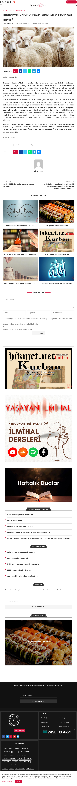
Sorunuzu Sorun (71, 2)
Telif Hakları (45, 726)
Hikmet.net (10, 23)
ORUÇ (5, 755)
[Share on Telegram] (34, 71)
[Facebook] (0, 2)
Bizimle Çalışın (45, 718)
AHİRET (5, 768)
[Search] (76, 5)
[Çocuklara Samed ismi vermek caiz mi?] (56, 269)
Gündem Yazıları (24, 761)
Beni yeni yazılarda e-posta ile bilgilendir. (18, 329)
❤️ (14, 2)
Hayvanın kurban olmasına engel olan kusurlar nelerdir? (28, 532)
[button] (6, 642)
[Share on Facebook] (20, 71)
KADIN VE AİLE (7, 752)
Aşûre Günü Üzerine (14, 520)
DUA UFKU (20, 758)
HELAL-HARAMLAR (25, 752)
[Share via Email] (38, 71)
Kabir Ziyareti (18, 145)
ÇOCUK (6, 765)
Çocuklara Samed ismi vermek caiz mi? (57, 283)
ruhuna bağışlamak (30, 145)
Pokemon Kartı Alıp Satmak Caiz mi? (20, 225)
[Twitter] (3, 2)
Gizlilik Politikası (64, 726)
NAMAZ (15, 752)
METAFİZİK (30, 768)
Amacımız (44, 722)
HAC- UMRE (7, 761)
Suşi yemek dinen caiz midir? (57, 225)
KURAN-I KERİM (20, 768)
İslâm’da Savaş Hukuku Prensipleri (20, 515)
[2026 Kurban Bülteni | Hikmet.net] (56, 240)
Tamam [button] (18, 782)
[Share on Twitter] (25, 71)
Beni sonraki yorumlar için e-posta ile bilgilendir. (20, 324)
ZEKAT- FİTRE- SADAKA (9, 758)
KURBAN (15, 761)
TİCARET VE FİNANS (21, 755)
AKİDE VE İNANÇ (26, 748)
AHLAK (11, 755)
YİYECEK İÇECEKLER (16, 765)
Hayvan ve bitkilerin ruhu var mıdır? (20, 526)
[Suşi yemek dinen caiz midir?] (56, 211)
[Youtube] (8, 2)
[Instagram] (5, 2)
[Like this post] (16, 71)
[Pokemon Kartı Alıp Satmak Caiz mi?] (20, 211)
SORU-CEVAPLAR (8, 748)
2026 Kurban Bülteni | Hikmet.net (56, 254)
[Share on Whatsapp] (29, 71)
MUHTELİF (26, 765)
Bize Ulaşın (62, 718)
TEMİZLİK (29, 758)
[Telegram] (10, 2)
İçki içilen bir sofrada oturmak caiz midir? (20, 254)
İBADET (17, 748)
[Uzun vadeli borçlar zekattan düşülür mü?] (20, 269)
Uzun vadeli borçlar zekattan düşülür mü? (20, 283)
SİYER (11, 768)
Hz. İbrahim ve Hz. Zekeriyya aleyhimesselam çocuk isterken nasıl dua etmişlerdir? (38, 538)
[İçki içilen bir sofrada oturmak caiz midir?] (20, 240)
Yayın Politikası (64, 722)
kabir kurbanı (7, 145)
